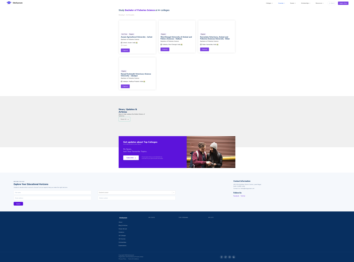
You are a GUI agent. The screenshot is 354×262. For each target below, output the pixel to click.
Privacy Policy (122, 259)
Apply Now (343, 3)
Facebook (236, 196)
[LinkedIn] (233, 257)
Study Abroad (123, 229)
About (120, 222)
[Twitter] (225, 257)
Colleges (268, 3)
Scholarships (305, 3)
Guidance (121, 232)
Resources (319, 3)
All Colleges (122, 235)
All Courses (122, 239)
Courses (280, 3)
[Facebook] (221, 257)
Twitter (243, 196)
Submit (18, 204)
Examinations (122, 245)
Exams (292, 3)
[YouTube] (229, 257)
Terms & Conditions (133, 259)
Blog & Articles (123, 225)
